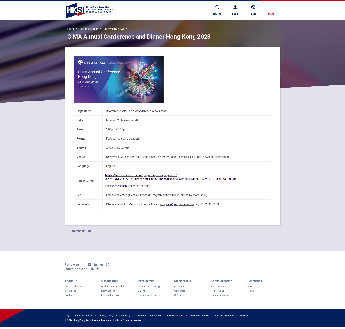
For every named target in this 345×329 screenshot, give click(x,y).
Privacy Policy (106, 315)
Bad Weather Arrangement (147, 315)
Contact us (70, 295)
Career (123, 315)
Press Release (218, 286)
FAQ (67, 315)
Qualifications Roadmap (113, 286)
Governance (71, 290)
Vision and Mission (75, 286)
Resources (254, 281)
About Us (71, 281)
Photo (250, 286)
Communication (89, 28)
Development (147, 281)
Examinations (108, 290)
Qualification (109, 281)
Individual (179, 286)
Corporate (179, 290)
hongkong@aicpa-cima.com (177, 204)
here (125, 186)
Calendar (142, 290)
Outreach (179, 295)
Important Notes (83, 315)
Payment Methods (199, 315)
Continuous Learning (149, 286)
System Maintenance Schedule (231, 315)
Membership (182, 281)
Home (71, 28)
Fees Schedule (175, 315)
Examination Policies (112, 295)
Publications (217, 290)
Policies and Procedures (151, 295)
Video (250, 290)
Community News (114, 28)
